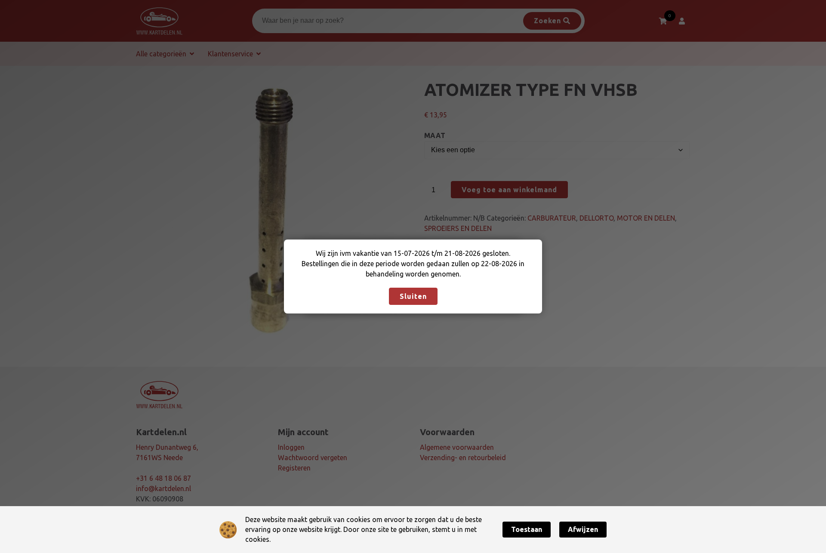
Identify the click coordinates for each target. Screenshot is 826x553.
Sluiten (413, 296)
